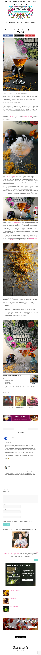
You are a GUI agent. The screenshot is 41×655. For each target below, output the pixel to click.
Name (4, 504)
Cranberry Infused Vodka (8, 407)
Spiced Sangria (30, 407)
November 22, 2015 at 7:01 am (12, 438)
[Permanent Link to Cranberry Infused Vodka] (8, 396)
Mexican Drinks (27, 389)
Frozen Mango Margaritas (15, 590)
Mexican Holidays (33, 389)
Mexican (23, 389)
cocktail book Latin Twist (13, 116)
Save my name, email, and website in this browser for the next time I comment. (18, 521)
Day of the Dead (18, 389)
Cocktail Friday (9, 389)
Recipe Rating (5, 489)
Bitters (4, 389)
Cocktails (13, 389)
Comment (5, 493)
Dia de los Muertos (16, 222)
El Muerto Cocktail (14, 606)
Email (4, 509)
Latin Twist (16, 553)
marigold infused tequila (11, 239)
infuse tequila (31, 238)
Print (33, 383)
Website (4, 514)
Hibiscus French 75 (14, 598)
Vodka (4, 390)
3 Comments (36, 391)
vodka (36, 238)
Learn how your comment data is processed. (27, 529)
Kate (9, 466)
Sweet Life (20, 11)
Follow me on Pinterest (20, 637)
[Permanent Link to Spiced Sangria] (32, 396)
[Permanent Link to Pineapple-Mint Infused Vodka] (20, 396)
